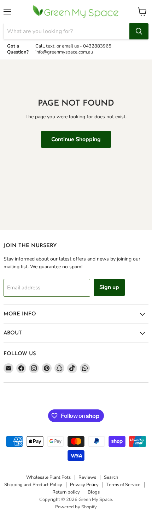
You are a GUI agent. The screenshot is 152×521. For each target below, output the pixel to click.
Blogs (94, 492)
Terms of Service (123, 485)
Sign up (109, 287)
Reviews (87, 477)
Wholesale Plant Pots (48, 477)
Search (111, 477)
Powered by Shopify (76, 507)
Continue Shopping (76, 139)
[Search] (138, 31)
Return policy (66, 492)
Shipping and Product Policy (33, 485)
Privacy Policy (84, 485)
